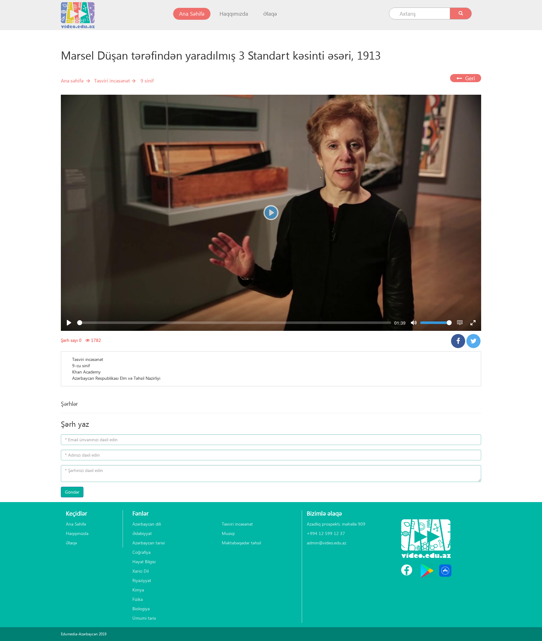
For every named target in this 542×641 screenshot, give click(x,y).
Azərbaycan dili (146, 524)
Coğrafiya (141, 552)
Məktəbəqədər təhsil (241, 543)
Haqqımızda (234, 13)
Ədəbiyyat (142, 533)
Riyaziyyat (141, 580)
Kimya (138, 590)
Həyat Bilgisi (144, 561)
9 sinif (147, 80)
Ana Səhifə (194, 13)
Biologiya (141, 609)
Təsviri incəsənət (112, 80)
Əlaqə (270, 13)
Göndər (72, 492)
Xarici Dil (140, 571)
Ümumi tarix (144, 618)
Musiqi (228, 533)
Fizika (137, 599)
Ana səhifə (72, 80)
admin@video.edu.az (326, 543)
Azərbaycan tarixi (148, 543)
